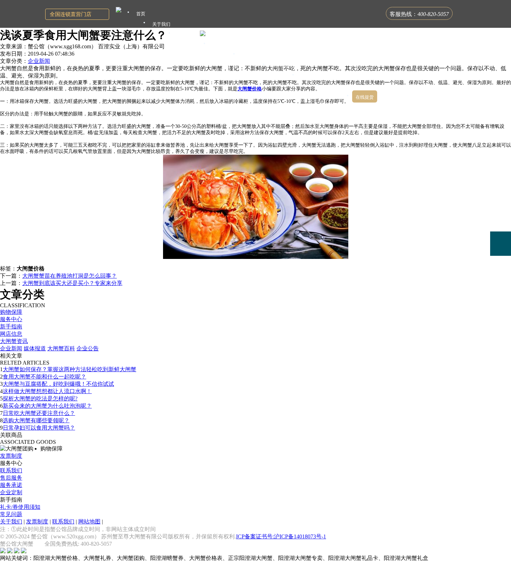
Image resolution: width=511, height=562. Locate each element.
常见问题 (11, 514)
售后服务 (11, 478)
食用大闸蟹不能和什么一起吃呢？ (44, 377)
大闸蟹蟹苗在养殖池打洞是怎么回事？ (69, 276)
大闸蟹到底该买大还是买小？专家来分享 (72, 283)
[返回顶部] (500, 292)
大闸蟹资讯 (14, 341)
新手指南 (11, 326)
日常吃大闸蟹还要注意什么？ (39, 413)
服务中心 (11, 319)
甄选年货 (310, 76)
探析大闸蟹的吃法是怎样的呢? (40, 398)
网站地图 (89, 521)
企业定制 (11, 492)
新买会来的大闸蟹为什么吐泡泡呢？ (47, 406)
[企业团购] (500, 219)
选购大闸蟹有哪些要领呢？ (36, 420)
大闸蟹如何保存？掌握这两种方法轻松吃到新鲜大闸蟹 (69, 369)
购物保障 (11, 312)
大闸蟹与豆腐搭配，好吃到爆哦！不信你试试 (58, 384)
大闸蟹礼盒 (223, 45)
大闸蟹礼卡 (188, 34)
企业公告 (87, 348)
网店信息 (11, 334)
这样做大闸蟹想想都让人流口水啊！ (47, 391)
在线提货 (365, 97)
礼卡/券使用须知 (20, 507)
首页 (140, 13)
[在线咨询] (500, 194)
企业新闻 (39, 61)
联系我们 (11, 470)
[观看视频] (500, 272)
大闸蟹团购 (253, 55)
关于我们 (11, 521)
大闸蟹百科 (61, 348)
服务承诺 (11, 485)
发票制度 (11, 456)
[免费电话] (500, 243)
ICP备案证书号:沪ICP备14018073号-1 (281, 536)
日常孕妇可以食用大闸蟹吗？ (39, 428)
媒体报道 (35, 348)
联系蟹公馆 (337, 86)
